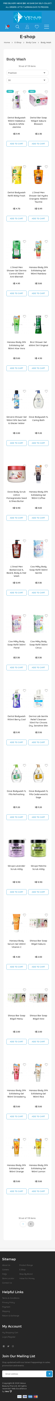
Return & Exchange (10, 1315)
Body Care (31, 42)
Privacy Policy (8, 1302)
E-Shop (18, 42)
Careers (5, 1269)
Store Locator (8, 1278)
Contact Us (7, 1283)
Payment (6, 1307)
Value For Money (26, 1278)
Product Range (26, 1265)
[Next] (31, 1224)
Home (7, 42)
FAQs (4, 1274)
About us (6, 1265)
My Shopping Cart (10, 1332)
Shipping (6, 1311)
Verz (7, 1391)
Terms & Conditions (10, 1298)
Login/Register (8, 1337)
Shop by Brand (26, 1274)
